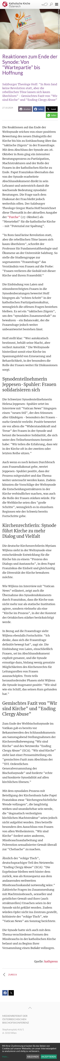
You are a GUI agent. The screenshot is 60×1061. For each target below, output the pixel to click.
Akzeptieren (48, 1056)
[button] (25, 109)
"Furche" (13, 217)
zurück (12, 974)
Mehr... (5, 1056)
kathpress (51, 961)
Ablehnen (33, 1056)
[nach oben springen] (30, 1007)
